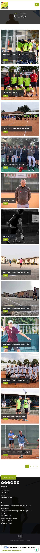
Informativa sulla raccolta (11, 551)
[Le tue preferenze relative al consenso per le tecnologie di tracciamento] (36, 549)
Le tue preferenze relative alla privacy (22, 547)
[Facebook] (2, 482)
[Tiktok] (8, 482)
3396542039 (5, 492)
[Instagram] (5, 482)
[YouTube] (11, 482)
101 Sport (27, 540)
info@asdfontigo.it (7, 497)
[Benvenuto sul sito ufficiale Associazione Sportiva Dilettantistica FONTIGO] (4, 5)
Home (15, 13)
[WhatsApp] (15, 482)
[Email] (18, 482)
